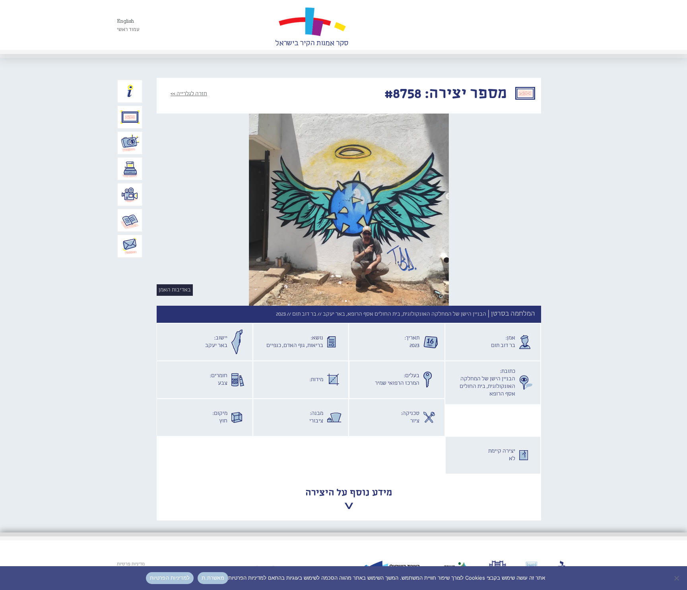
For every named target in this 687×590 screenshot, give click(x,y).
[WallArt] (312, 25)
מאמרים (130, 220)
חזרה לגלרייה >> (189, 94)
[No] (677, 578)
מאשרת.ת (213, 578)
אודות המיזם (130, 91)
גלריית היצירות (130, 117)
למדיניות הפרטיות (170, 578)
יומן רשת (130, 169)
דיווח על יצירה (130, 143)
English (125, 21)
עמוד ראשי (128, 30)
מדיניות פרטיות (131, 564)
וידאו (130, 194)
